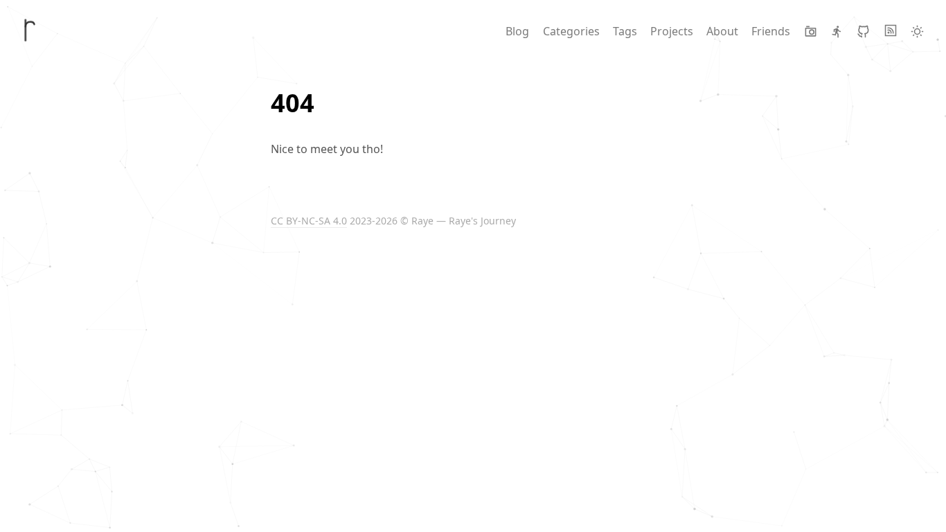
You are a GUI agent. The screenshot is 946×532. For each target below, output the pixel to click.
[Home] (30, 30)
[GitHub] (863, 31)
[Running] (837, 31)
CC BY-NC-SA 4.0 (309, 220)
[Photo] (810, 31)
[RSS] (891, 30)
